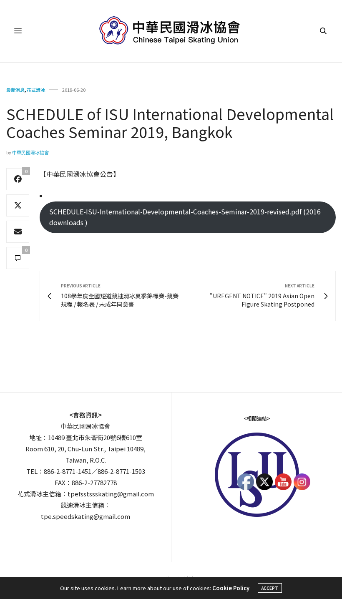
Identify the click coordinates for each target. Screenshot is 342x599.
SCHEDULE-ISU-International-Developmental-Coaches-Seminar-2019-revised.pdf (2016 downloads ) (185, 216)
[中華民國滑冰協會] (171, 31)
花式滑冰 (36, 90)
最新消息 (15, 90)
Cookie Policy (230, 588)
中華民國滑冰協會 (30, 152)
